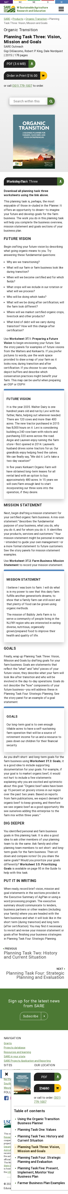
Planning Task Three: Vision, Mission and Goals (39, 1149)
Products (18, 19)
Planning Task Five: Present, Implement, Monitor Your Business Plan (38, 1172)
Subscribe (30, 1016)
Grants (8, 1043)
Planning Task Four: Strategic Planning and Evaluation (39, 1159)
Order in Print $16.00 (22, 75)
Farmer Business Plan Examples (41, 1183)
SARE (7, 19)
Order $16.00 (44, 1088)
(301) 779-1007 (22, 85)
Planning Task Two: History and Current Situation (40, 1138)
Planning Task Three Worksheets (22, 181)
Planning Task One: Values (37, 1129)
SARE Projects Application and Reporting (27, 1060)
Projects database (14, 1047)
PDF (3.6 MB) (16, 63)
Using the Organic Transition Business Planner (38, 1121)
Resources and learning (17, 1052)
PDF (44, 1077)
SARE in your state (14, 1056)
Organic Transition (36, 19)
